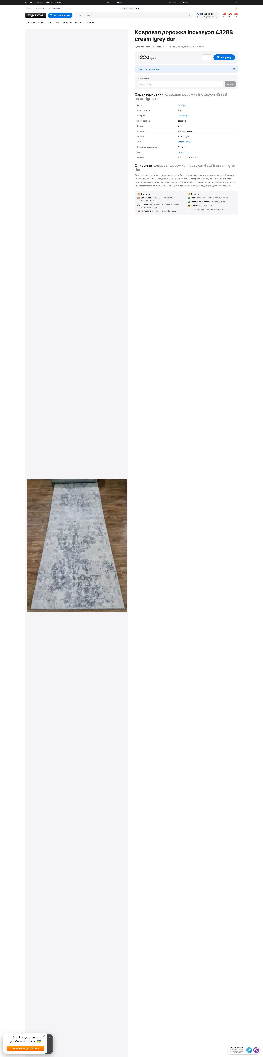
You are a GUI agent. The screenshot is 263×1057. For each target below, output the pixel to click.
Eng (131, 8)
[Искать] (190, 15)
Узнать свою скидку (148, 69)
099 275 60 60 (206, 14)
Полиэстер (182, 116)
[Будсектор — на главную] (35, 15)
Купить (230, 84)
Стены (41, 22)
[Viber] (256, 1050)
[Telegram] (249, 1050)
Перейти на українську (25, 1048)
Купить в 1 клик (143, 78)
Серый (181, 152)
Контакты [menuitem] (57, 8)
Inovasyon (182, 105)
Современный (184, 142)
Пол (49, 22)
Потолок (31, 22)
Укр (125, 8)
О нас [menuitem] (29, 8)
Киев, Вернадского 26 (208, 17)
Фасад (78, 22)
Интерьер (67, 22)
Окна (57, 22)
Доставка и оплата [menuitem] (42, 8)
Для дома (89, 22)
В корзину (226, 57)
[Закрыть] (236, 2)
